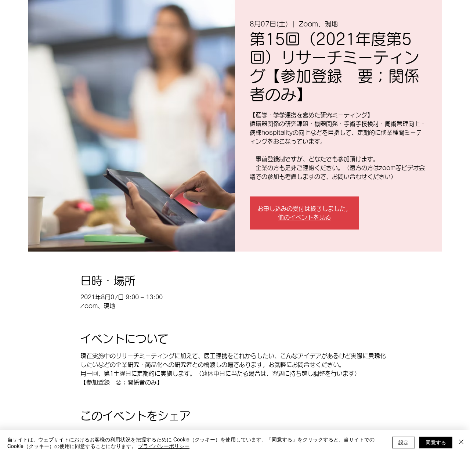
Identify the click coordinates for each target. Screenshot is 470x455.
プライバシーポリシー (163, 445)
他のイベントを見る (304, 217)
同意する (436, 442)
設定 (403, 442)
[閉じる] (461, 442)
